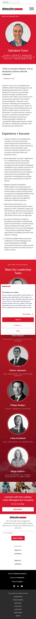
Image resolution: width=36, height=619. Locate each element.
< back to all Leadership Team (10, 16)
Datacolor (17, 573)
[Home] (12, 8)
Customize (17, 325)
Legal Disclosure (18, 596)
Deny (18, 331)
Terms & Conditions (18, 599)
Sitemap (18, 615)
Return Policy (18, 603)
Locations (17, 553)
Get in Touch (17, 509)
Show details (27, 314)
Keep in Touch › (18, 538)
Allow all (18, 319)
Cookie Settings (18, 612)
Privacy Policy (18, 606)
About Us (17, 550)
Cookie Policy (18, 609)
